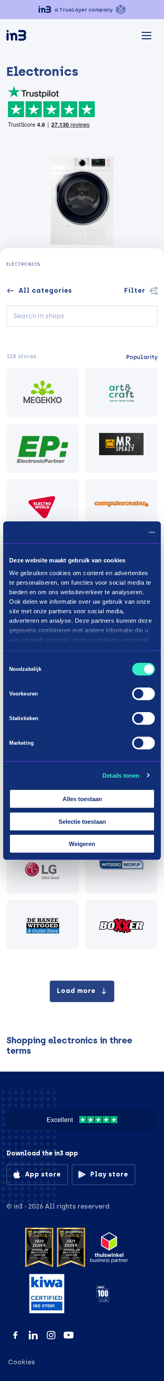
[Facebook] (15, 1335)
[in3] (30, 37)
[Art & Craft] (121, 392)
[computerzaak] (121, 503)
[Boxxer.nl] (121, 924)
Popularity (142, 357)
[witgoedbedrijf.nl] (121, 869)
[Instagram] (51, 1335)
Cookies (21, 1362)
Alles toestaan (82, 799)
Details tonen (120, 775)
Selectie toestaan (82, 821)
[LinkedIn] (33, 1335)
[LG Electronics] (42, 869)
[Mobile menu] (146, 34)
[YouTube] (69, 1335)
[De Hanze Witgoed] (42, 924)
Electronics (23, 264)
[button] (82, 9)
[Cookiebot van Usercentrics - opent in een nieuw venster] (120, 532)
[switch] (143, 694)
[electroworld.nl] (42, 503)
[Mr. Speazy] (121, 448)
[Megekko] (42, 392)
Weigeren (82, 843)
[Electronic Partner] (42, 448)
